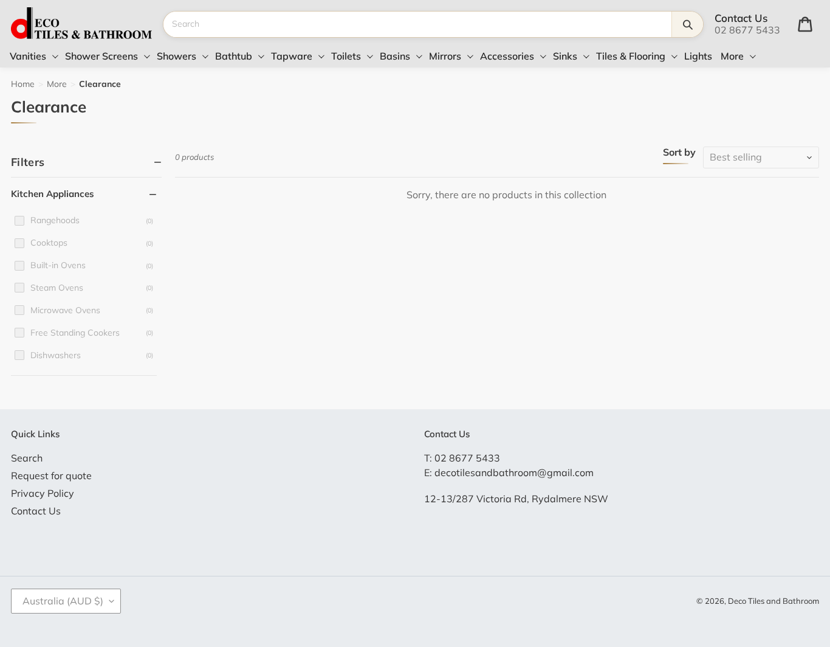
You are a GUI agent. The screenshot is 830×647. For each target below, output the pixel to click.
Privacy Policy (42, 493)
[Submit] (687, 24)
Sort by (679, 152)
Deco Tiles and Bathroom (773, 601)
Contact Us (36, 511)
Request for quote (51, 475)
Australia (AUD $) (62, 601)
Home (23, 83)
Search (27, 458)
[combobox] (417, 24)
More (57, 83)
